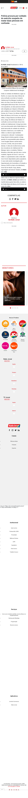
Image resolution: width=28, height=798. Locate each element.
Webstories (7, 268)
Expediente (14, 545)
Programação (14, 621)
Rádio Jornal (14, 704)
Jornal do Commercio (14, 701)
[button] (10, 307)
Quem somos (14, 528)
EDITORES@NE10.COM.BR (14, 786)
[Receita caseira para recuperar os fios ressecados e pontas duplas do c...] (14, 288)
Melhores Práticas (14, 538)
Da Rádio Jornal (9, 47)
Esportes (14, 448)
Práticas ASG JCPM (14, 531)
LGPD (14, 541)
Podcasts (14, 444)
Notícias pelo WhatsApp (14, 618)
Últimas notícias (14, 441)
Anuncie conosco (14, 625)
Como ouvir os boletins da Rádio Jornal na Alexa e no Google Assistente (14, 614)
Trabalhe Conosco (14, 552)
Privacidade (14, 534)
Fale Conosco (14, 548)
